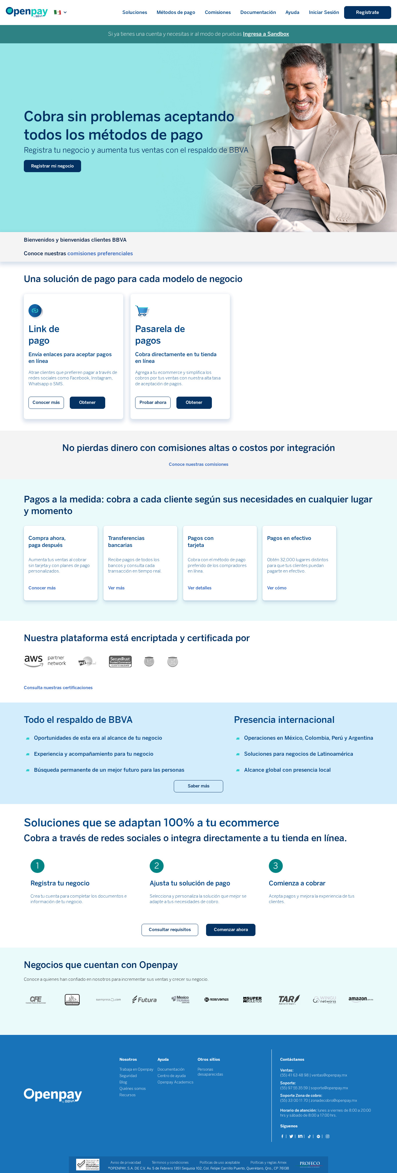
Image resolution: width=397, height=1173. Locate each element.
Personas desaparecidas (210, 1071)
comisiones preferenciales (100, 253)
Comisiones (218, 12)
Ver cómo (277, 588)
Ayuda (292, 12)
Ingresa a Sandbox (266, 34)
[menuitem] (30, 12)
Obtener (87, 402)
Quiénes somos (132, 1088)
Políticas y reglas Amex (269, 1162)
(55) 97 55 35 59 (294, 1088)
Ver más (116, 588)
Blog (123, 1082)
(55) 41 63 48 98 (294, 1075)
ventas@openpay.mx (329, 1075)
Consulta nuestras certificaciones (58, 687)
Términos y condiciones (170, 1162)
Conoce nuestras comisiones (198, 464)
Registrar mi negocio (52, 166)
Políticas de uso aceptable (220, 1162)
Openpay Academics (176, 1082)
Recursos (127, 1095)
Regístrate (367, 12)
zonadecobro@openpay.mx (334, 1100)
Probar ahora (153, 402)
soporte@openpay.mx (329, 1088)
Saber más (199, 786)
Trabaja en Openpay (136, 1069)
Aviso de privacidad (125, 1162)
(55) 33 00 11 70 (294, 1100)
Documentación (258, 12)
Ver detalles (200, 588)
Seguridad (128, 1076)
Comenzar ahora (231, 929)
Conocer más (46, 402)
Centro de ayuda (172, 1076)
